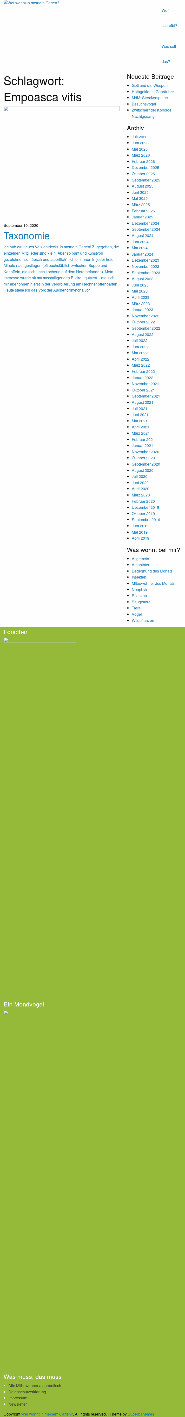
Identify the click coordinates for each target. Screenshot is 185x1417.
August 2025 (142, 186)
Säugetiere (141, 602)
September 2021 (146, 396)
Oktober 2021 (143, 390)
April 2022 (140, 359)
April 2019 (140, 538)
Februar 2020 (143, 501)
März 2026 (141, 155)
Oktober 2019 (143, 513)
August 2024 (142, 235)
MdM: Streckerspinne (150, 97)
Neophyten (141, 589)
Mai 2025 (140, 198)
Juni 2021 (140, 414)
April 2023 (140, 297)
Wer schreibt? (169, 17)
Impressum (17, 1398)
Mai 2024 (140, 248)
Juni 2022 (140, 346)
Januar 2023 (142, 309)
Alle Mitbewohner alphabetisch (34, 1385)
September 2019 (146, 519)
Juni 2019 (140, 526)
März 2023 (141, 303)
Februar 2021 (143, 439)
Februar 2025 (143, 211)
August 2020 (142, 470)
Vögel (137, 614)
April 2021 (140, 427)
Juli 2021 (139, 408)
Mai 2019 (140, 532)
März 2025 (141, 204)
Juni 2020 (140, 482)
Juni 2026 (140, 143)
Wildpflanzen (143, 620)
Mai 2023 (140, 291)
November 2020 (145, 451)
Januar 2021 (142, 445)
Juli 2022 (139, 340)
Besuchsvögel (144, 104)
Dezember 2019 (145, 507)
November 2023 (145, 266)
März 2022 (141, 365)
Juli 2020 (139, 476)
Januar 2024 (142, 254)
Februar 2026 (143, 161)
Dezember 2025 (145, 167)
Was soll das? (169, 53)
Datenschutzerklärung (27, 1392)
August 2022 (142, 334)
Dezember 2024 (145, 223)
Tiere (136, 608)
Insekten (139, 577)
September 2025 (146, 180)
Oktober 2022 (143, 322)
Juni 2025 (140, 192)
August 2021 (142, 402)
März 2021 (141, 433)
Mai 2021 (140, 421)
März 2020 (141, 495)
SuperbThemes (141, 1414)
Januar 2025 (142, 217)
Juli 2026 (139, 137)
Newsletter (17, 1404)
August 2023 (142, 278)
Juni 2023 (140, 285)
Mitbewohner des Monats (153, 583)
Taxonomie (27, 235)
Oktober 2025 (143, 173)
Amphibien (141, 564)
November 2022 (145, 316)
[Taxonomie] (62, 164)
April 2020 (140, 488)
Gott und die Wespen (150, 85)
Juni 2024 (140, 241)
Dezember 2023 (145, 260)
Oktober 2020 (143, 458)
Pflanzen (139, 595)
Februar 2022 (143, 371)
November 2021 (145, 383)
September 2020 (146, 464)
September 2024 (146, 229)
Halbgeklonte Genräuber (153, 91)
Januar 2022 (142, 377)
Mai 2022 (140, 353)
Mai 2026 (140, 149)
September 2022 (146, 328)
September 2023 (146, 272)
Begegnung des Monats (152, 571)
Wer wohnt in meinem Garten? (47, 1414)
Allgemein (140, 558)
